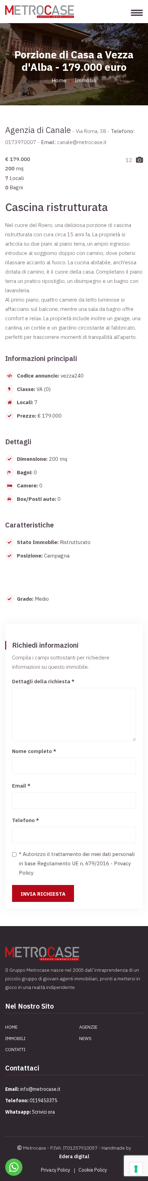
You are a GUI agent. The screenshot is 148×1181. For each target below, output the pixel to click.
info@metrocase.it (40, 1089)
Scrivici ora (43, 1112)
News (85, 1038)
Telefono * (25, 820)
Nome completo (34, 751)
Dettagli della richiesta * (43, 681)
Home (59, 80)
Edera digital (74, 1156)
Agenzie (88, 1027)
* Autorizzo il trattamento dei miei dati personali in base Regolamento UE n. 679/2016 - (77, 863)
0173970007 (20, 142)
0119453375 (43, 1100)
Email (21, 785)
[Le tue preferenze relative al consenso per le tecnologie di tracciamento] (135, 1168)
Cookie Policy (92, 1170)
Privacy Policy (55, 1170)
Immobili (85, 80)
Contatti (15, 1050)
